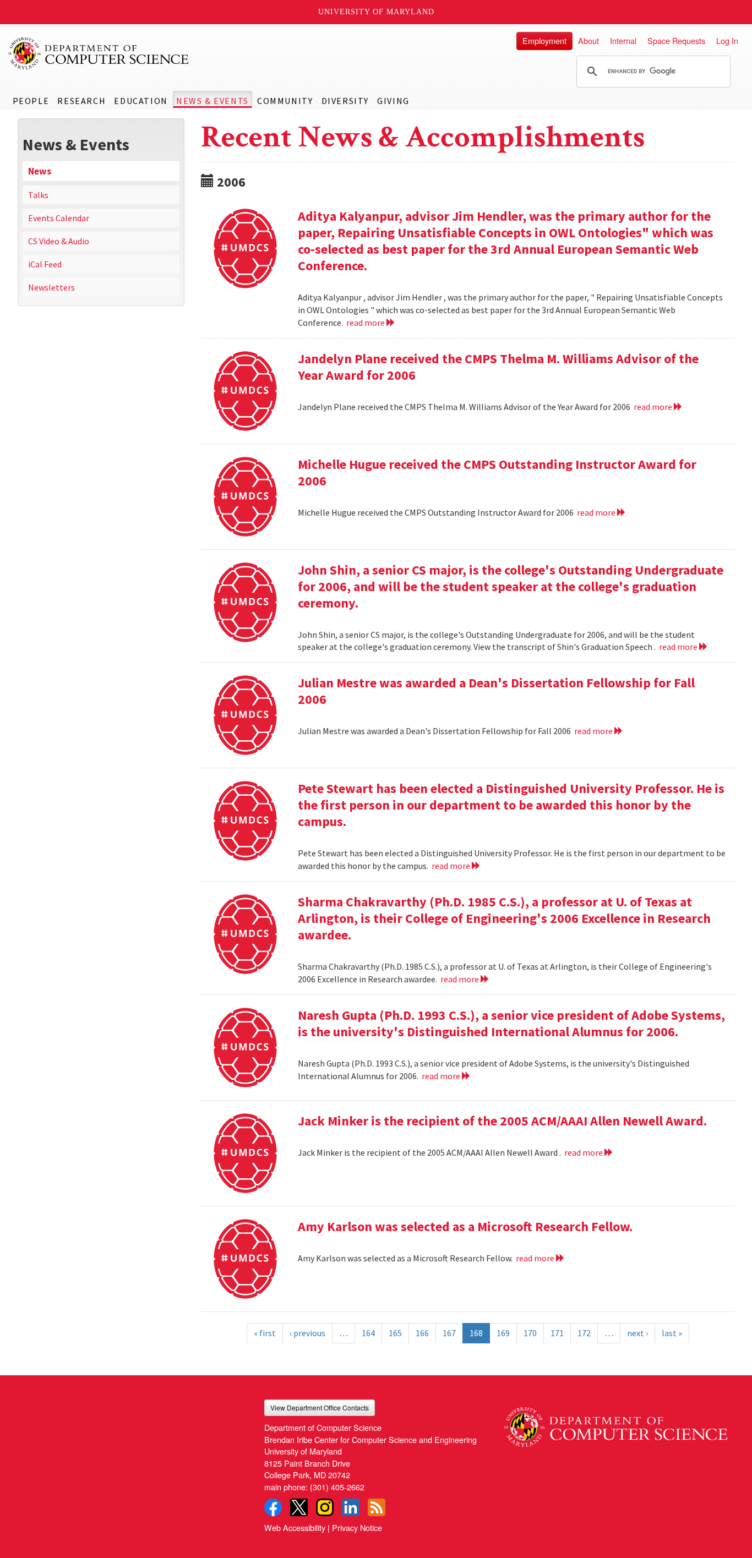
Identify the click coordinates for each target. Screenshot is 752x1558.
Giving (393, 100)
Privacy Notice (357, 1527)
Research (81, 100)
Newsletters (51, 287)
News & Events (212, 100)
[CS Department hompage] (615, 1423)
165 (395, 1332)
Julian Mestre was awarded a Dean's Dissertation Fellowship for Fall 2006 (496, 691)
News (39, 171)
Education (140, 100)
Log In (727, 40)
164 (368, 1332)
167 (449, 1332)
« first (265, 1332)
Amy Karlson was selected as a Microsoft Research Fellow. (465, 1226)
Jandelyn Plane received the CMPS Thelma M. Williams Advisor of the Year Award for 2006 (498, 367)
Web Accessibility (294, 1527)
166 (422, 1332)
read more (366, 322)
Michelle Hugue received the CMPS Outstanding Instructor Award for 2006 (497, 472)
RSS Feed (376, 1507)
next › (637, 1332)
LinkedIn (350, 1507)
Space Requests (676, 40)
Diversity (345, 100)
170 (530, 1332)
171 (557, 1332)
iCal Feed (45, 264)
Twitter (299, 1507)
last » (672, 1332)
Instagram (325, 1507)
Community (285, 100)
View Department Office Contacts (319, 1407)
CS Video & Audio (58, 241)
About (588, 40)
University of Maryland (376, 12)
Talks (38, 194)
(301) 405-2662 (337, 1487)
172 (584, 1332)
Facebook (273, 1507)
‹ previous (307, 1332)
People (31, 100)
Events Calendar (58, 217)
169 (503, 1332)
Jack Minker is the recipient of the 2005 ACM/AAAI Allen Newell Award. (502, 1120)
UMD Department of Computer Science (99, 53)
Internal (623, 40)
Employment (544, 40)
